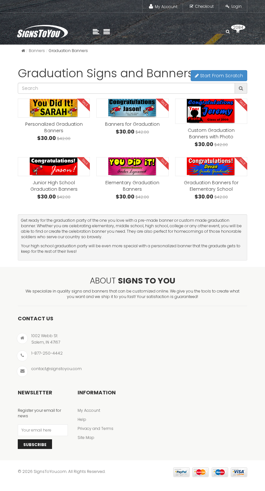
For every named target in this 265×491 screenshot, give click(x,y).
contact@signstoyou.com (56, 368)
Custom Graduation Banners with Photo (211, 133)
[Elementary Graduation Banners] (132, 166)
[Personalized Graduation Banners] (54, 108)
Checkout (204, 6)
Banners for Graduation (132, 124)
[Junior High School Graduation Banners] (54, 166)
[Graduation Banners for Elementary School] (211, 166)
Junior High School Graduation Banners (54, 185)
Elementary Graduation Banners (132, 185)
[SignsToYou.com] (42, 30)
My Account (166, 6)
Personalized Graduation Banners (54, 127)
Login (236, 6)
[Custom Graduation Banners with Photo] (211, 111)
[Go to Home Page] (23, 51)
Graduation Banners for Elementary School (211, 185)
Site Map (86, 437)
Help (82, 419)
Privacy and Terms (95, 428)
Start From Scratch (221, 75)
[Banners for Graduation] (132, 108)
